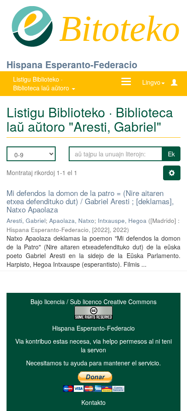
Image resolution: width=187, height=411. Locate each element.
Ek (171, 153)
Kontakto (93, 402)
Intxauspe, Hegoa (122, 220)
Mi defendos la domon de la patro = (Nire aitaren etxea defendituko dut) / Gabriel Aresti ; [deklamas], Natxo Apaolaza (90, 200)
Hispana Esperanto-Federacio (72, 64)
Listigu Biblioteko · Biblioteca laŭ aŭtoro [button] (42, 83)
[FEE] (32, 25)
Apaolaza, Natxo (71, 220)
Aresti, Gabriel (26, 220)
